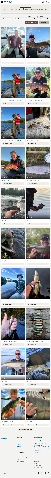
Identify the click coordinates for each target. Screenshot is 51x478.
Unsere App (36, 461)
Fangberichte (19, 444)
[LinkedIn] (45, 473)
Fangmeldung (19, 459)
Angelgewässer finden (21, 442)
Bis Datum (40, 16)
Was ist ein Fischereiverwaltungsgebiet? (40, 442)
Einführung (18, 455)
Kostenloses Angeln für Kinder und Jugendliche (41, 449)
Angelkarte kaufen (20, 440)
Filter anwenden (43, 22)
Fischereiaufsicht (20, 461)
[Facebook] (38, 473)
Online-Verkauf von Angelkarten (23, 457)
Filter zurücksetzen (32, 22)
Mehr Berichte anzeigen (25, 429)
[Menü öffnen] (2, 2)
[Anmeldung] (49, 2)
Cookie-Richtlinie (37, 465)
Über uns (36, 455)
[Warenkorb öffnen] (46, 2)
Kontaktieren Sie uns (38, 457)
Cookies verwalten (38, 467)
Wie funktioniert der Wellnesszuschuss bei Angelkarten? (41, 446)
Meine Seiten (19, 446)
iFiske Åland (36, 463)
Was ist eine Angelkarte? (39, 440)
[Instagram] (41, 473)
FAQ (35, 459)
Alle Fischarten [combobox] (18, 18)
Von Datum (28, 16)
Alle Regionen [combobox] (6, 18)
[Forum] (48, 473)
